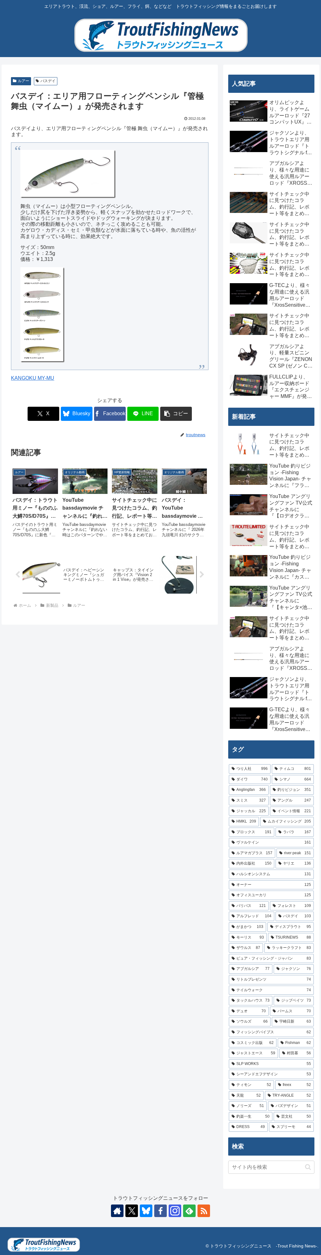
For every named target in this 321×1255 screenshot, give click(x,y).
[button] (176, 414)
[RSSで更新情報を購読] (203, 1211)
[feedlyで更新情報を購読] (189, 1211)
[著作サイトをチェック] (117, 1211)
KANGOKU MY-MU (32, 378)
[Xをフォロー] (131, 1211)
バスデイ (47, 81)
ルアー (23, 81)
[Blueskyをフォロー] (146, 1211)
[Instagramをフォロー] (175, 1211)
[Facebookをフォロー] (160, 1211)
